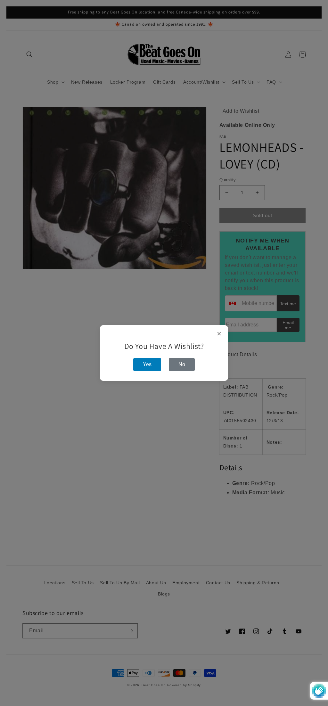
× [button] (219, 334)
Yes (147, 364)
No (181, 364)
